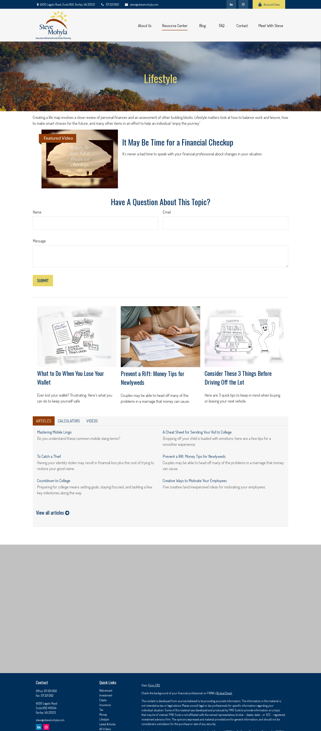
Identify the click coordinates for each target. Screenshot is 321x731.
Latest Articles (107, 724)
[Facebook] (243, 4)
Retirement (105, 690)
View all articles (50, 512)
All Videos (105, 729)
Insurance (105, 705)
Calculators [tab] (69, 420)
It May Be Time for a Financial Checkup (177, 142)
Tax (101, 710)
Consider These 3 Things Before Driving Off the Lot (238, 377)
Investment (105, 695)
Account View (272, 4)
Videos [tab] (92, 420)
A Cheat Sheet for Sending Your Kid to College (197, 432)
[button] (145, 25)
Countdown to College (53, 480)
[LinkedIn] (231, 4)
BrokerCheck (224, 693)
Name (37, 212)
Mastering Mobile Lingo (54, 432)
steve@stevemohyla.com (144, 4)
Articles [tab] (43, 420)
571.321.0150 (112, 4)
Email (167, 212)
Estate (102, 700)
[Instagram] (46, 727)
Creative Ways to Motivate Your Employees (195, 480)
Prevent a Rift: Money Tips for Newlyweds (194, 456)
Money (103, 714)
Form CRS (154, 685)
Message (39, 240)
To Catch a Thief (49, 456)
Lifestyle (104, 719)
